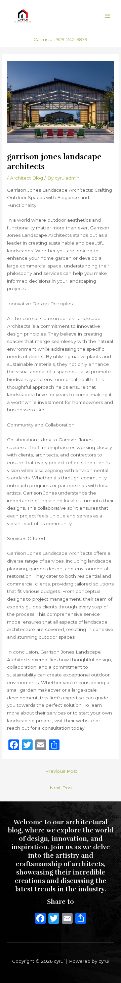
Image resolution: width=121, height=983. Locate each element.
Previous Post (61, 771)
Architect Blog (26, 178)
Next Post (61, 787)
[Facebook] (40, 919)
